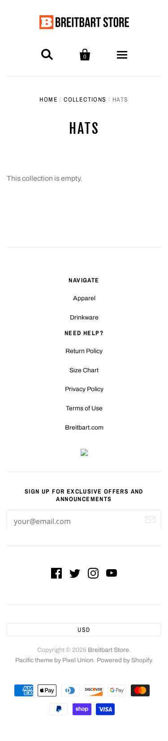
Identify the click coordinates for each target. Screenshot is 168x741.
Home (48, 99)
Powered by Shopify (124, 660)
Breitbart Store (108, 650)
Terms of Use (84, 408)
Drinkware (84, 317)
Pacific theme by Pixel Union (54, 660)
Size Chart (84, 370)
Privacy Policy (84, 389)
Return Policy (84, 351)
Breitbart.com (84, 427)
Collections (85, 99)
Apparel (84, 298)
